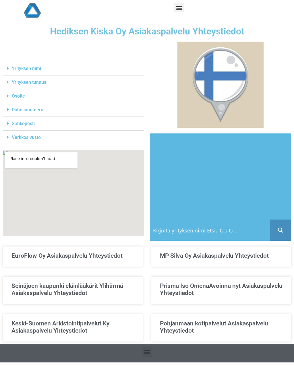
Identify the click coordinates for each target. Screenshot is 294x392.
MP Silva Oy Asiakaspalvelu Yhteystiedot (214, 255)
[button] (179, 7)
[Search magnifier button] (280, 230)
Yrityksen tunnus (29, 82)
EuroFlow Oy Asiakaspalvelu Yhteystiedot (67, 255)
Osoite (18, 96)
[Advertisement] (220, 176)
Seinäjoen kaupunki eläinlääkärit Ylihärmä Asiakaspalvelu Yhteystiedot (67, 289)
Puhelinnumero (27, 109)
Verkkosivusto (26, 137)
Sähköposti (23, 123)
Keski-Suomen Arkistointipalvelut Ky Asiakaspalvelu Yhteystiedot (60, 327)
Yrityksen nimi (26, 68)
